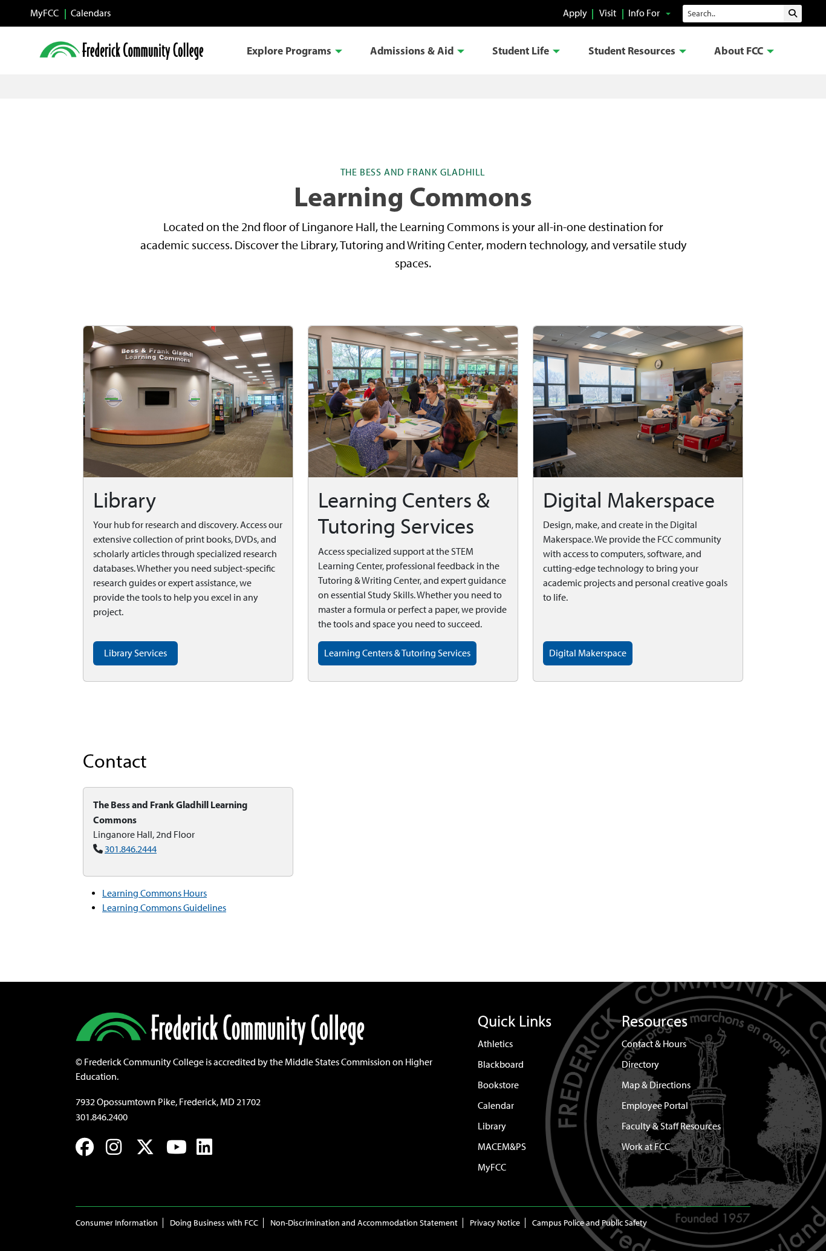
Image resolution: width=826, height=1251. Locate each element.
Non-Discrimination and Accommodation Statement (364, 1223)
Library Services (135, 653)
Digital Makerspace (587, 653)
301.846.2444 (131, 849)
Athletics (495, 1044)
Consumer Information (117, 1223)
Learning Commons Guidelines (164, 907)
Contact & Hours (654, 1044)
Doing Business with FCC (214, 1223)
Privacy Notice (495, 1223)
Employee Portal (655, 1105)
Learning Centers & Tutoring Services (397, 653)
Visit (607, 13)
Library (492, 1126)
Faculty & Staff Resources (671, 1126)
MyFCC (44, 13)
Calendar (496, 1105)
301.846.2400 (102, 1117)
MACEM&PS (502, 1146)
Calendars (91, 13)
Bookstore (498, 1085)
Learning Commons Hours (154, 893)
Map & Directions (656, 1085)
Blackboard (501, 1064)
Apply (575, 13)
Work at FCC (646, 1146)
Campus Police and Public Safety (589, 1223)
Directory (640, 1064)
